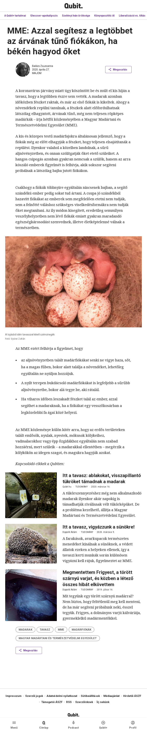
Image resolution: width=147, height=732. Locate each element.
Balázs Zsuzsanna (42, 66)
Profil (133, 727)
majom (36, 73)
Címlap (43, 727)
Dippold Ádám (70, 532)
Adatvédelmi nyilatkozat (62, 696)
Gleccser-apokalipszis (44, 15)
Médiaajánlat (111, 696)
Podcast (73, 727)
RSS (69, 702)
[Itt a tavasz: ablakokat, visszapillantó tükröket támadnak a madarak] (31, 495)
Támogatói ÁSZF (52, 702)
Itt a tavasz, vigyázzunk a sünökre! (98, 527)
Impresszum (14, 696)
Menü (14, 727)
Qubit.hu (67, 486)
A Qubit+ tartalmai (15, 15)
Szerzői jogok (34, 696)
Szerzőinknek (84, 702)
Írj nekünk (103, 702)
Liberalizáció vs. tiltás (132, 15)
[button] (25, 629)
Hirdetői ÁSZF (132, 696)
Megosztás (120, 69)
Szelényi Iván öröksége (76, 15)
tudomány (81, 486)
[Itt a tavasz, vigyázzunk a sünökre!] (31, 543)
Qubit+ (103, 727)
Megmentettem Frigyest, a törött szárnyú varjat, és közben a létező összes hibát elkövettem (98, 578)
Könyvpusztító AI (104, 15)
